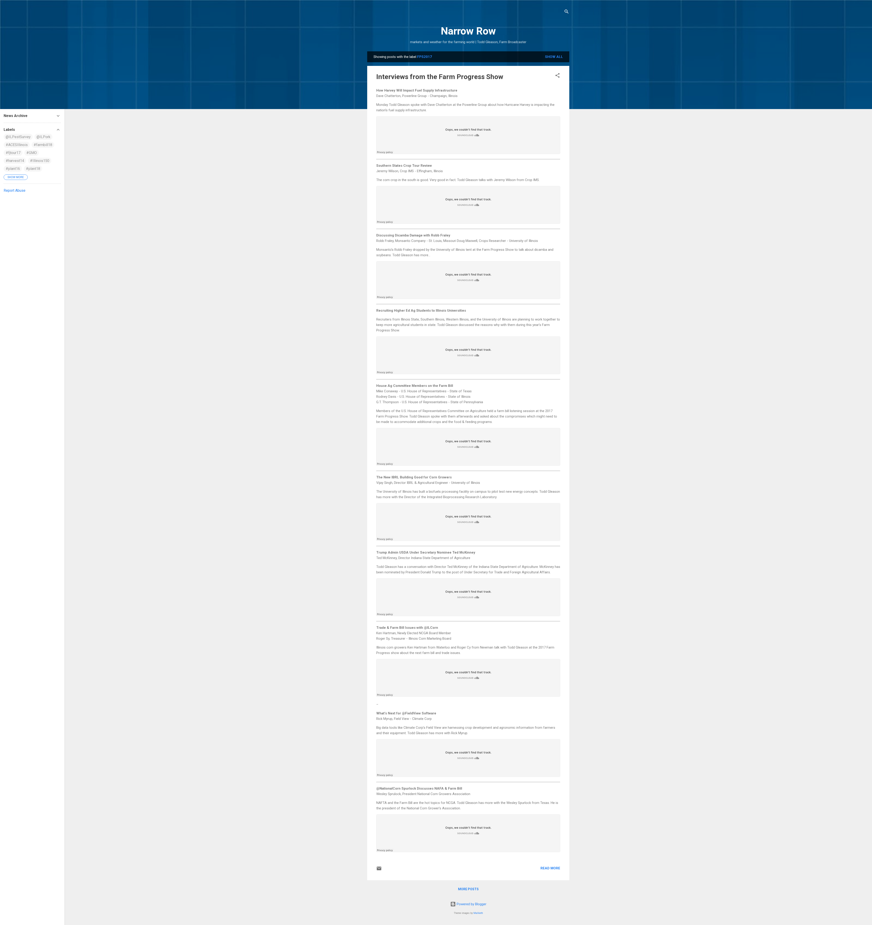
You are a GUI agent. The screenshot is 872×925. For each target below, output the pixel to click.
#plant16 (13, 169)
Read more (550, 868)
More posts (468, 889)
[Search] (566, 12)
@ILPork (43, 137)
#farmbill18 (43, 145)
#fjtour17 (13, 153)
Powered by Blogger (471, 904)
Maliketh (478, 913)
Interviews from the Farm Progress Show (439, 77)
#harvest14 (15, 161)
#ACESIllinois (17, 145)
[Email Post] (379, 870)
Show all (554, 57)
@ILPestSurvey (18, 137)
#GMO (31, 153)
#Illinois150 (39, 161)
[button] (557, 76)
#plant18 (33, 169)
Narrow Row (468, 31)
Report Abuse (14, 190)
